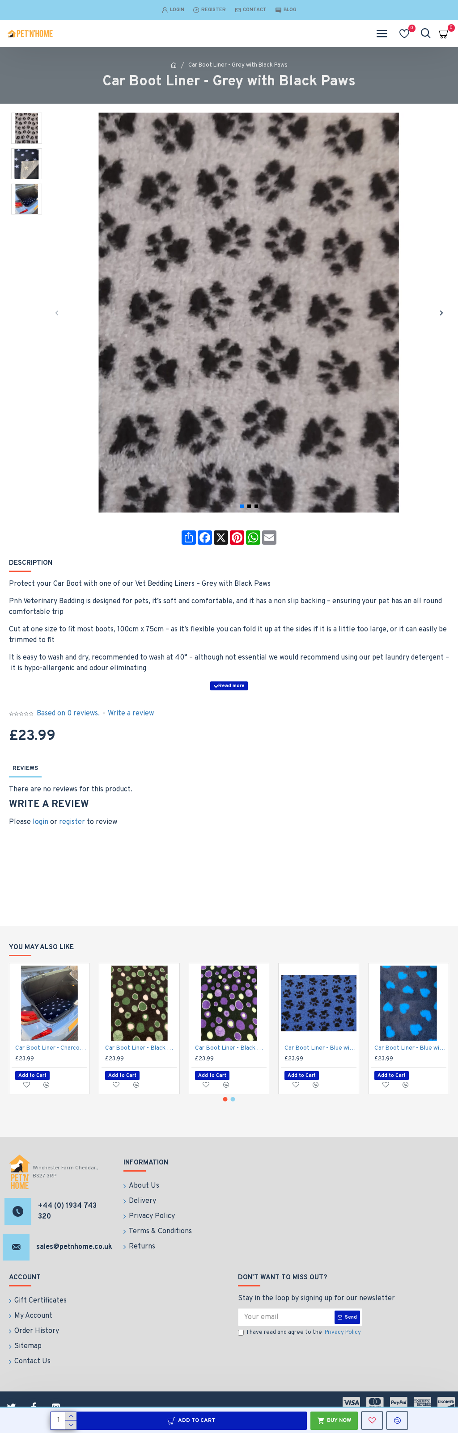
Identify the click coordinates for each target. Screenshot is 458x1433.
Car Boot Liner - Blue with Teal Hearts (410, 1048)
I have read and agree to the (304, 1332)
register (72, 822)
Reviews (25, 768)
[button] (56, 312)
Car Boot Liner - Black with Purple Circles (231, 1048)
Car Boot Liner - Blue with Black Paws (320, 1048)
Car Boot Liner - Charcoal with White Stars (51, 1048)
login (40, 822)
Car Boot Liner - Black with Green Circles (141, 1048)
